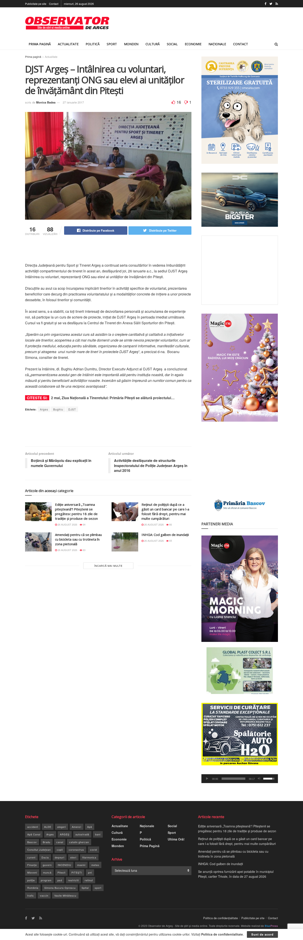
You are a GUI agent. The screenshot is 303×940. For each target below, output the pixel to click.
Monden (131, 44)
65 (170, 540)
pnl (90, 872)
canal (59, 842)
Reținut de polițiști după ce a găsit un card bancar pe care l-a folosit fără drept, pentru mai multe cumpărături (165, 511)
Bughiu (58, 409)
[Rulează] (207, 778)
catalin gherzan (79, 842)
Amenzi (76, 827)
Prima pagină (33, 57)
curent (31, 857)
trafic (30, 895)
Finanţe (32, 865)
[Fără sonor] (259, 778)
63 (83, 550)
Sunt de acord (262, 934)
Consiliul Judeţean (39, 849)
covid (93, 849)
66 (170, 524)
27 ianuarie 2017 (73, 102)
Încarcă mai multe (108, 565)
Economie (193, 44)
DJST (72, 409)
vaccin (44, 895)
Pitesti (61, 872)
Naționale (217, 44)
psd (59, 880)
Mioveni (32, 872)
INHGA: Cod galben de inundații (165, 534)
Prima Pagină (40, 44)
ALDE (47, 827)
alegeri (61, 827)
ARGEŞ (64, 834)
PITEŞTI (76, 872)
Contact (53, 4)
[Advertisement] (197, 23)
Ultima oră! (176, 839)
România (32, 887)
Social (172, 44)
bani (97, 834)
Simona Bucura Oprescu (60, 887)
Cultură (153, 44)
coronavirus (76, 849)
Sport (112, 44)
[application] (239, 778)
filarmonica (89, 857)
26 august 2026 (67, 524)
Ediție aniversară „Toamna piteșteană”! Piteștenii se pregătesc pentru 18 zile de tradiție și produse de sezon (76, 511)
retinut (89, 880)
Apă (89, 827)
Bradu (46, 842)
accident (32, 827)
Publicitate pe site (35, 4)
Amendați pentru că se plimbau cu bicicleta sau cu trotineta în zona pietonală (78, 539)
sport (98, 887)
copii (60, 849)
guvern (47, 865)
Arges (44, 409)
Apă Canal (33, 834)
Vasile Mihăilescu (65, 895)
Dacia (45, 857)
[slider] (233, 779)
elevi (73, 857)
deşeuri (59, 857)
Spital (85, 887)
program (46, 880)
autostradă (82, 834)
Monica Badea (45, 102)
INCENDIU (64, 865)
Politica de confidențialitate (220, 918)
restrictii (73, 880)
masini (81, 865)
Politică (93, 44)
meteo (95, 865)
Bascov (32, 842)
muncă (47, 872)
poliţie (31, 880)
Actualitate (68, 44)
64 (83, 524)
